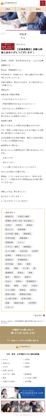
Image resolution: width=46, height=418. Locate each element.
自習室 (35, 251)
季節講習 (27, 234)
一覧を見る (37, 315)
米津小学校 (26, 299)
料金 (4, 378)
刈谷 (25, 286)
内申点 (33, 290)
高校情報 (9, 242)
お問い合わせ (8, 370)
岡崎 (16, 268)
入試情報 (28, 381)
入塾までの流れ (9, 381)
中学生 (23, 9)
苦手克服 (9, 264)
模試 (20, 264)
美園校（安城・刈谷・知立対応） (8, 48)
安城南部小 (31, 281)
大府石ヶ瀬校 (23, 216)
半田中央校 (10, 238)
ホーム (5, 359)
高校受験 (21, 229)
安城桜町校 (22, 260)
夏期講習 (9, 273)
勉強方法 (9, 216)
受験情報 (23, 238)
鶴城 (16, 286)
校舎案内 (28, 374)
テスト (21, 242)
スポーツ (9, 307)
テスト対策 (10, 290)
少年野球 (32, 303)
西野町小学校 (25, 294)
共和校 (8, 255)
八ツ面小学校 (11, 299)
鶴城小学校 (19, 303)
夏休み (21, 273)
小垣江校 (23, 251)
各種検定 (27, 247)
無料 (28, 264)
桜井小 (17, 277)
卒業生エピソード (23, 255)
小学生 (7, 9)
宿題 (7, 303)
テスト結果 (10, 251)
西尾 (7, 286)
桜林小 (27, 277)
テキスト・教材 (12, 247)
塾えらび (8, 44)
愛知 (7, 268)
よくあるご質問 (31, 378)
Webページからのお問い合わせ (25, 340)
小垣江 (34, 286)
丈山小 (8, 281)
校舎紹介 (9, 260)
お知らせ (6, 363)
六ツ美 (26, 268)
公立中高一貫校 (12, 234)
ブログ (5, 367)
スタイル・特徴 (9, 374)
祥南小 (19, 281)
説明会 (22, 290)
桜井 (7, 277)
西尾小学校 (10, 294)
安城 (30, 273)
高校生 (38, 9)
